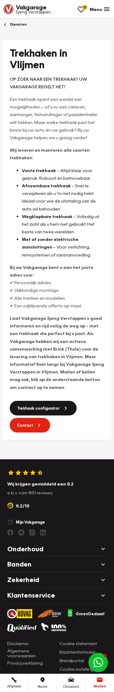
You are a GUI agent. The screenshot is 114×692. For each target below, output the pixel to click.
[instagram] (32, 532)
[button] (98, 662)
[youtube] (21, 532)
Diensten (17, 24)
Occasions (71, 686)
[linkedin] (43, 532)
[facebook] (10, 532)
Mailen (100, 686)
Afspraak (14, 686)
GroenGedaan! (90, 613)
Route (42, 686)
